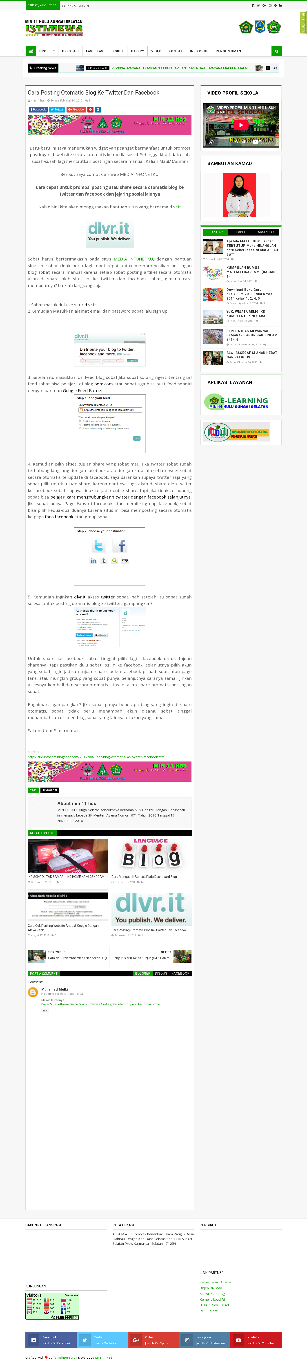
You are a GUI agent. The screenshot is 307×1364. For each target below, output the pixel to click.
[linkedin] (280, 5)
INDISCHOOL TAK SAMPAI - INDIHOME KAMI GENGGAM (66, 876)
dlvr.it (175, 207)
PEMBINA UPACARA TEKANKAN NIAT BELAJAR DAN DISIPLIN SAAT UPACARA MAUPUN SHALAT (152, 68)
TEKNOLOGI (50, 790)
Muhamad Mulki (54, 989)
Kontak (176, 51)
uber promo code (148, 1004)
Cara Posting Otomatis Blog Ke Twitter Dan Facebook (149, 930)
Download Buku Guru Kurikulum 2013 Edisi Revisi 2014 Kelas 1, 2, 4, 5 (250, 294)
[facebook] (253, 5)
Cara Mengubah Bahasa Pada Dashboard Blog (144, 876)
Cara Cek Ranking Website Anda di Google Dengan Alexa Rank (63, 928)
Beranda (69, 6)
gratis (114, 1004)
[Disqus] (110, 1143)
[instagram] (270, 5)
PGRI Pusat (209, 1311)
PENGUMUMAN (228, 51)
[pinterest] (275, 5)
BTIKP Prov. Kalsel (214, 1305)
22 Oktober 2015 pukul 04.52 (64, 994)
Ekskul (117, 51)
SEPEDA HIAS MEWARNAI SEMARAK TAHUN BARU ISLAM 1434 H (252, 335)
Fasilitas (94, 51)
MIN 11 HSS (104, 1357)
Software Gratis (98, 1004)
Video (156, 51)
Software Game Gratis (71, 1004)
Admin (84, 6)
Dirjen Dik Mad (211, 1288)
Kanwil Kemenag (212, 1293)
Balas (45, 1010)
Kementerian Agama (215, 1282)
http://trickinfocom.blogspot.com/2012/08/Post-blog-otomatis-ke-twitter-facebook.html (96, 757)
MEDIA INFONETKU (133, 259)
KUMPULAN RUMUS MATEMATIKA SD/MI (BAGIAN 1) (251, 272)
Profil (45, 51)
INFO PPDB (199, 51)
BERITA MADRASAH (69, 68)
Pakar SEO (48, 1004)
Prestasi (70, 51)
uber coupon (127, 1004)
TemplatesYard (64, 1357)
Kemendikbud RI (212, 1299)
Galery (137, 51)
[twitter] (258, 5)
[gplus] (264, 5)
